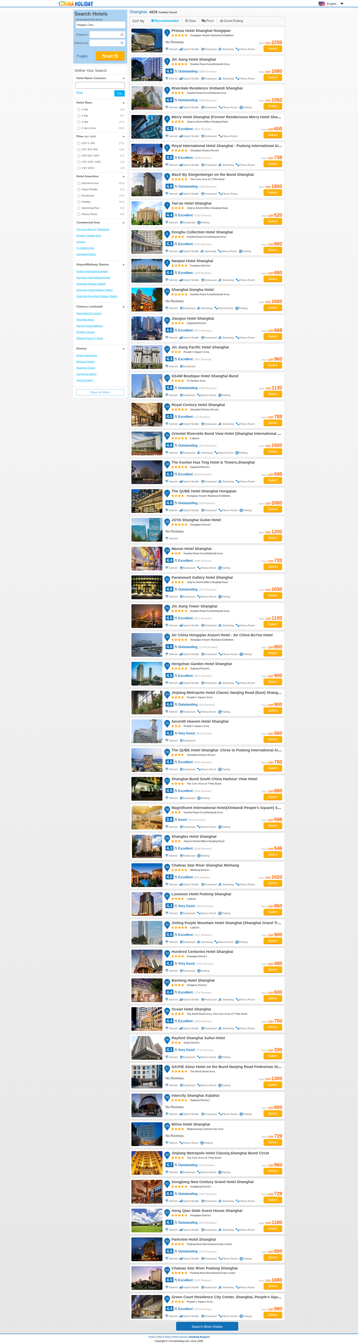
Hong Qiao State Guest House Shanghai (206, 1211)
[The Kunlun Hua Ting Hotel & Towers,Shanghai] (146, 472)
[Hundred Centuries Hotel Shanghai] (146, 961)
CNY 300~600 (103, 149)
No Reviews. (175, 42)
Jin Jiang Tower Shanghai (193, 607)
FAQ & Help (163, 1337)
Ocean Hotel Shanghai (190, 1010)
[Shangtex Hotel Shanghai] (146, 846)
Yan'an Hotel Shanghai (191, 204)
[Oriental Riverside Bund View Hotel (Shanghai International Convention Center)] (146, 443)
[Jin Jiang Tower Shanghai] (146, 616)
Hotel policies (179, 1337)
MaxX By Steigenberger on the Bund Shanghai (212, 175)
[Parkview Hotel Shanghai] (146, 1249)
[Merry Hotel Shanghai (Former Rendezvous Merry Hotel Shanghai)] (146, 127)
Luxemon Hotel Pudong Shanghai (200, 894)
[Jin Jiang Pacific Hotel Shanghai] (146, 357)
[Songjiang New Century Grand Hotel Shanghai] (146, 1192)
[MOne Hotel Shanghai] (146, 1134)
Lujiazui (80, 241)
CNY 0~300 (103, 143)
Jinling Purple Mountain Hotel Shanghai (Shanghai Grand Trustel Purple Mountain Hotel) (249, 923)
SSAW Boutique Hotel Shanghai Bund (204, 376)
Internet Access (103, 183)
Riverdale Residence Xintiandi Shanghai (206, 89)
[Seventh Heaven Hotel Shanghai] (146, 731)
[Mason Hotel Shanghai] (146, 558)
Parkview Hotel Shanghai (193, 1240)
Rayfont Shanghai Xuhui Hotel (197, 1038)
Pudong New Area (86, 355)
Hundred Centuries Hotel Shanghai (201, 952)
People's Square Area (88, 235)
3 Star (103, 122)
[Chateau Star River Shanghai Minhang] (146, 875)
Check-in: (82, 34)
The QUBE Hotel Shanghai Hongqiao (203, 491)
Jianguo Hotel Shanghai (192, 319)
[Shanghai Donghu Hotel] (146, 299)
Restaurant (103, 195)
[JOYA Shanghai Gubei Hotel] (146, 530)
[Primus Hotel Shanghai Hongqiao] (146, 40)
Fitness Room (103, 214)
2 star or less (103, 128)
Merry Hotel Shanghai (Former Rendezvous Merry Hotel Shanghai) (229, 117)
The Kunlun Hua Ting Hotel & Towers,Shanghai (212, 463)
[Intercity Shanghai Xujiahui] (146, 1105)
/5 (191, 71)
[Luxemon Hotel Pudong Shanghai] (146, 904)
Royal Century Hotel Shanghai (197, 405)
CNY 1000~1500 (103, 161)
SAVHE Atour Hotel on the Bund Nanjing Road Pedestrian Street (227, 1067)
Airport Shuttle (103, 189)
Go (119, 93)
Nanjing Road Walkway (89, 325)
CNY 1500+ (103, 168)
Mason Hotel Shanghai (191, 549)
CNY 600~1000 (103, 155)
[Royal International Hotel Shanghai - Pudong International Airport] (146, 156)
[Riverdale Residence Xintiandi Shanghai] (146, 98)
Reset (79, 92)
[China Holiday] (75, 6)
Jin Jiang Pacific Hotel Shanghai (199, 348)
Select (273, 49)
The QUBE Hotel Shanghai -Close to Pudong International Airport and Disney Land (244, 750)
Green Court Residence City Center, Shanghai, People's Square (226, 1297)
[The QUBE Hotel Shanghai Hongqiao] (146, 501)
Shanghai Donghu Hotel (192, 290)
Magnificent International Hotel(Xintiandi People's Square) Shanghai (231, 808)
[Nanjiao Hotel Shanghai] (146, 271)
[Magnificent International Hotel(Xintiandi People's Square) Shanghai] (146, 817)
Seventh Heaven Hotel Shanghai (199, 722)
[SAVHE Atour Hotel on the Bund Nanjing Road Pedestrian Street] (146, 1076)
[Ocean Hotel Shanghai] (146, 1019)
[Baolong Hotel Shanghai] (146, 990)
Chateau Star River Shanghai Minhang (204, 866)
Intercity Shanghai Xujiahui (194, 1096)
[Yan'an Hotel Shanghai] (146, 213)
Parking (103, 201)
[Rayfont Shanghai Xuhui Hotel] (146, 1048)
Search (110, 56)
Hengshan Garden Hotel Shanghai (201, 664)
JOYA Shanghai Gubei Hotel (195, 520)
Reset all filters (100, 392)
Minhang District (85, 361)
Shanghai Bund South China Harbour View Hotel (213, 779)
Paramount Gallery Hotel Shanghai (201, 578)
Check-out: (81, 43)
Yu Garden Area (85, 248)
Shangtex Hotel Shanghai (193, 837)
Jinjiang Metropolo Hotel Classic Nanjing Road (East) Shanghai (226, 693)
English (331, 3)
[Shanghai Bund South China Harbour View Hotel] (146, 789)
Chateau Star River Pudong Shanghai (204, 1269)
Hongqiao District (86, 254)
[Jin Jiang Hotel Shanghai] (146, 69)
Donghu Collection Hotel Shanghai (201, 232)
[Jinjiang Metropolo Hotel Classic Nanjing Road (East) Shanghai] (146, 702)
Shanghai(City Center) (89, 313)
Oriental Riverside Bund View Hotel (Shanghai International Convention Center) (241, 434)
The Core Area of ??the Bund (92, 229)
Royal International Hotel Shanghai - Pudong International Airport (228, 146)
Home (152, 1337)
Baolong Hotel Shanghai (192, 981)
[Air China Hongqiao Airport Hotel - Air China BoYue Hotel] (146, 645)
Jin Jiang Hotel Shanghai (193, 60)
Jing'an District (84, 380)
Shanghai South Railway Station (94, 290)
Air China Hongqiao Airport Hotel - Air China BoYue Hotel (221, 635)
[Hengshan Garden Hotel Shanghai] (146, 674)
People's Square (85, 332)
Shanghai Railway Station (91, 283)
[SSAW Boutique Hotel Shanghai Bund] (146, 386)
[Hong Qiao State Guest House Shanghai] (146, 1220)
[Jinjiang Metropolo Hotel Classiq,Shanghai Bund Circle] (146, 1163)
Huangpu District (85, 367)
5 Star (103, 109)
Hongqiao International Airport (93, 277)
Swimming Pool (103, 208)
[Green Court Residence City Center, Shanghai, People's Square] (146, 1307)
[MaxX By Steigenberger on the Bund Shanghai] (146, 184)
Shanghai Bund (85, 319)
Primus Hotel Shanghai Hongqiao (200, 31)
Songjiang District (86, 374)
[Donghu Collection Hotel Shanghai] (146, 242)
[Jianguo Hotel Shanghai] (146, 328)
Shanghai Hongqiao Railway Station (96, 296)
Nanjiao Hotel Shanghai (191, 261)
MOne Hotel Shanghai (190, 1125)
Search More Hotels (207, 1327)
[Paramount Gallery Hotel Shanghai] (146, 587)
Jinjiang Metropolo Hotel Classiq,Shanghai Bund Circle (219, 1153)
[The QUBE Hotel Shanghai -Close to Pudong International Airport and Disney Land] (146, 760)
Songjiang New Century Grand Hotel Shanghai (212, 1182)
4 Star (103, 115)
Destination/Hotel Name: (89, 19)
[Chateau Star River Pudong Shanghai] (146, 1278)
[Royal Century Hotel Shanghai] (146, 415)
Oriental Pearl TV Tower (89, 338)
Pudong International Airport (92, 271)
